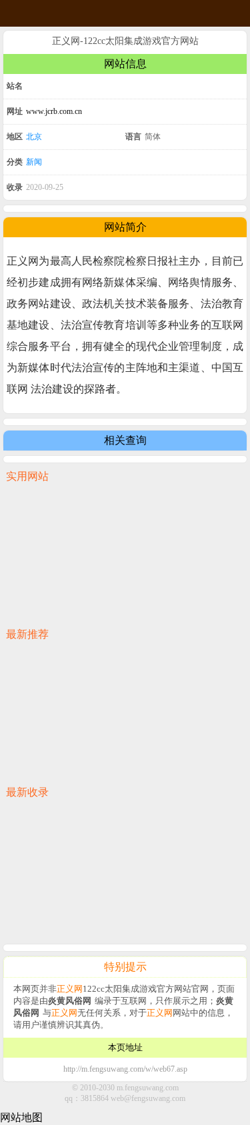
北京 (34, 136)
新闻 (34, 162)
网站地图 (21, 1117)
